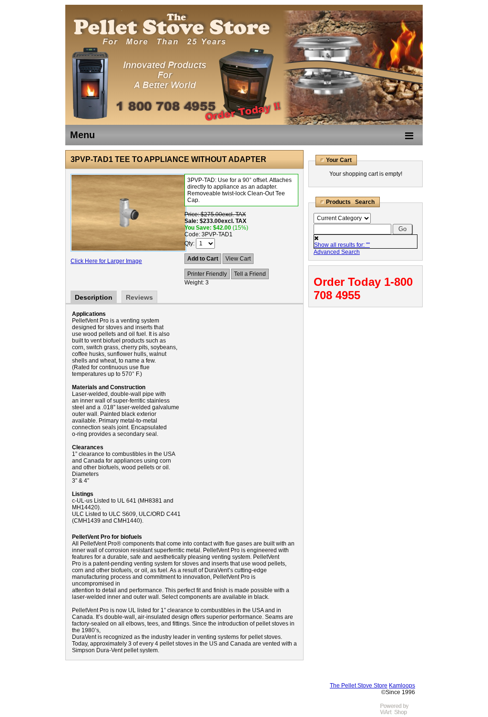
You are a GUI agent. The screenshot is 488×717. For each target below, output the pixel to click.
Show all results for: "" (342, 245)
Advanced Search (337, 252)
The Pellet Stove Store (358, 685)
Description (93, 297)
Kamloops (402, 685)
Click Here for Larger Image (106, 261)
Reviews (139, 297)
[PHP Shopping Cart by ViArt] (399, 713)
